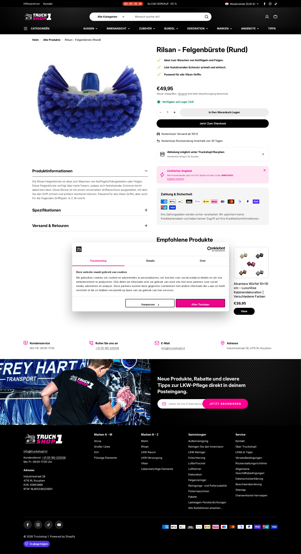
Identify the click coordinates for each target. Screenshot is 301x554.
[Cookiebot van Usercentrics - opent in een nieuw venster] (210, 249)
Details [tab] (150, 260)
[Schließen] (264, 170)
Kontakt (47, 3)
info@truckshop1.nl (173, 348)
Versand (182, 93)
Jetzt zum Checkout (213, 123)
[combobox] (150, 17)
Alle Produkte (51, 39)
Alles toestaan (200, 304)
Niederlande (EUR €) (242, 4)
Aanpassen (148, 304)
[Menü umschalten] (26, 28)
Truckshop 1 (41, 536)
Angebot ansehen (175, 179)
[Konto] (267, 17)
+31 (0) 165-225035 (107, 348)
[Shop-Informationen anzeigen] (263, 154)
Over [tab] (203, 260)
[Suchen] (206, 17)
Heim (35, 39)
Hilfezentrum (32, 3)
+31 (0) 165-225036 (54, 457)
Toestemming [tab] (98, 260)
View (244, 311)
